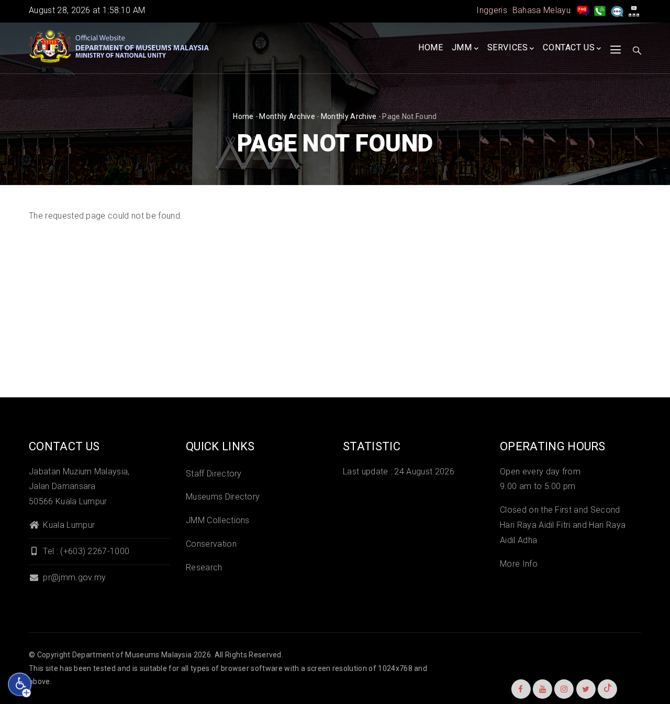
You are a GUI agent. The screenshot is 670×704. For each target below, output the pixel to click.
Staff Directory (214, 474)
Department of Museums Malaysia (132, 655)
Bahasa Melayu (541, 10)
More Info (519, 564)
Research (204, 567)
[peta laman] (634, 10)
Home (430, 47)
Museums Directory (223, 497)
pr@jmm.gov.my (73, 577)
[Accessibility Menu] (20, 684)
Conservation (211, 544)
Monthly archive (287, 116)
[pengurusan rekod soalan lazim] (583, 10)
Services (507, 47)
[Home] (120, 47)
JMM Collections (218, 520)
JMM (462, 47)
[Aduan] (617, 10)
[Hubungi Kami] (600, 10)
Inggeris (491, 10)
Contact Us (569, 47)
